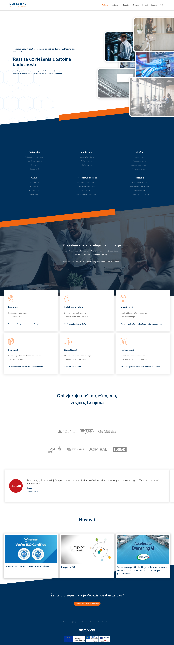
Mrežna (139, 152)
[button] (115, 5)
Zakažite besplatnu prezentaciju (87, 604)
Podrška (126, 5)
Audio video (87, 152)
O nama (136, 5)
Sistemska (34, 152)
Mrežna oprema (139, 157)
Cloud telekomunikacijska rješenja (87, 194)
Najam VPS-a (34, 194)
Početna (105, 5)
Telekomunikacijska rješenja (139, 194)
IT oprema (34, 165)
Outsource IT (34, 169)
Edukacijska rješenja (87, 157)
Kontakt (154, 5)
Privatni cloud (34, 182)
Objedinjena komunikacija (87, 186)
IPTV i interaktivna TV (139, 182)
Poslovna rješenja (87, 161)
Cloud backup (34, 190)
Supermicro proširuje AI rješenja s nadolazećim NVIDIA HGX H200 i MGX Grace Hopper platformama (142, 570)
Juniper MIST (68, 567)
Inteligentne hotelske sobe (139, 186)
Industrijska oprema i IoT (139, 165)
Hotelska (139, 178)
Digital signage (87, 165)
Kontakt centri (87, 190)
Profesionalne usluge (139, 169)
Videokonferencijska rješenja (87, 182)
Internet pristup (139, 190)
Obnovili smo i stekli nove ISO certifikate (27, 566)
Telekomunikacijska (87, 178)
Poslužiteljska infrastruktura (34, 157)
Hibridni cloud (34, 186)
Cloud (34, 178)
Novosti (145, 5)
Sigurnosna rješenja (140, 161)
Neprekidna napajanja (34, 161)
